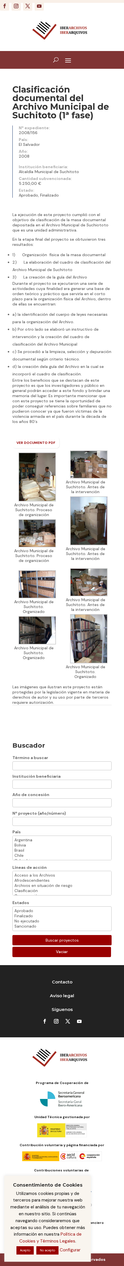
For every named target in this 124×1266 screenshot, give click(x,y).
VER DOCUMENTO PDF (35, 442)
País (16, 831)
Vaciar (62, 951)
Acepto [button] (25, 1250)
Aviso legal (62, 995)
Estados (20, 902)
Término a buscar (30, 757)
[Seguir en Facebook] (4, 6)
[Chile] (62, 855)
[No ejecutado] (62, 921)
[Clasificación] (62, 890)
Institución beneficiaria (36, 776)
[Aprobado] (62, 911)
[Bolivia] (62, 845)
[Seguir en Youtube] (39, 6)
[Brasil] (62, 850)
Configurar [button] (70, 1250)
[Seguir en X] (27, 6)
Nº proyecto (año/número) (39, 813)
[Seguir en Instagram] (16, 6)
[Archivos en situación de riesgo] (62, 885)
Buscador (28, 745)
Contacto (62, 982)
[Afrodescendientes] (62, 880)
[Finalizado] (62, 916)
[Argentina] (62, 840)
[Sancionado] (62, 926)
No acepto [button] (47, 1250)
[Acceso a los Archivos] (62, 875)
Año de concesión (30, 794)
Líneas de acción (29, 867)
